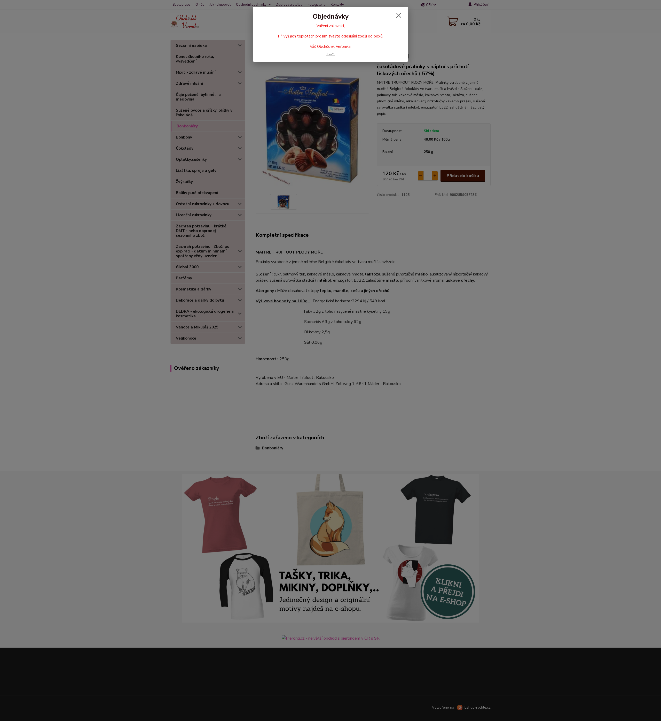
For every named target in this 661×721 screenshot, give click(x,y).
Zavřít (330, 54)
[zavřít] (399, 15)
